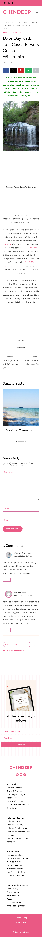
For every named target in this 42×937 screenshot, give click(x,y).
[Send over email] (28, 70)
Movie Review (13, 842)
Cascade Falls (30, 248)
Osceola (7, 244)
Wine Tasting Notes (16, 906)
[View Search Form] (37, 3)
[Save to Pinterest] (21, 70)
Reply (7, 580)
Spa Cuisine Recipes (16, 872)
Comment (9, 472)
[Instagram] (13, 3)
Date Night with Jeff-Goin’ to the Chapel (10, 362)
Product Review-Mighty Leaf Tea (31, 360)
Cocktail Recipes (14, 787)
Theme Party (12, 889)
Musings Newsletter (15, 855)
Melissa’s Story (21, 922)
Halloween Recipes (15, 818)
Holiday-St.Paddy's (15, 825)
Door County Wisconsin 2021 (20, 430)
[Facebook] (5, 3)
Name (7, 509)
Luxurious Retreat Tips (17, 838)
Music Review (13, 851)
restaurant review (15, 869)
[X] (9, 3)
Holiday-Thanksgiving (17, 828)
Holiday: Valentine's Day (18, 831)
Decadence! (12, 798)
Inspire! (10, 835)
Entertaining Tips (15, 801)
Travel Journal (13, 892)
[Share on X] (13, 70)
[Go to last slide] (5, 414)
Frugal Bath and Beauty (18, 805)
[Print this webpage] (36, 70)
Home (5, 22)
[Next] (36, 414)
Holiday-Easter (14, 821)
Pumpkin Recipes (14, 865)
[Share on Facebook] (6, 70)
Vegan (9, 899)
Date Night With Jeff (23, 22)
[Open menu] (37, 12)
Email (7, 520)
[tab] (16, 441)
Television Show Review (17, 885)
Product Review (14, 862)
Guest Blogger (13, 808)
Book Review (12, 784)
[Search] (35, 644)
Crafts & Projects (14, 791)
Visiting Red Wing (15, 902)
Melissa (17, 592)
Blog (11, 22)
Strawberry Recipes (15, 875)
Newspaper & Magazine (17, 858)
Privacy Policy (21, 917)
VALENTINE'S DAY (15, 895)
